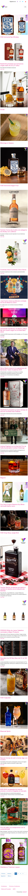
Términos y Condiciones (14, 886)
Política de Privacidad (6, 889)
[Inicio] (4, 7)
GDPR (14, 889)
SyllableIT (25, 892)
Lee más (2, 69)
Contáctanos (4, 886)
